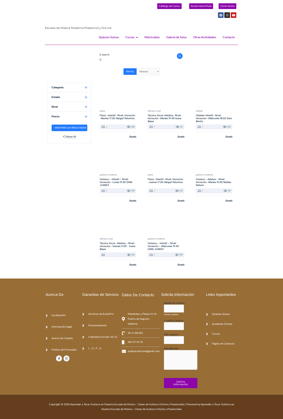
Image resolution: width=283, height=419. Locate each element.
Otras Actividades (204, 37)
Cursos (129, 37)
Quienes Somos (109, 37)
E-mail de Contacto (174, 320)
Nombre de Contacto (175, 303)
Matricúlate (152, 37)
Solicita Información (180, 383)
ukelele (199, 111)
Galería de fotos (176, 37)
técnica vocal (154, 111)
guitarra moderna (108, 174)
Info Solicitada (172, 348)
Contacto (229, 37)
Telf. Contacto (172, 334)
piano (102, 111)
